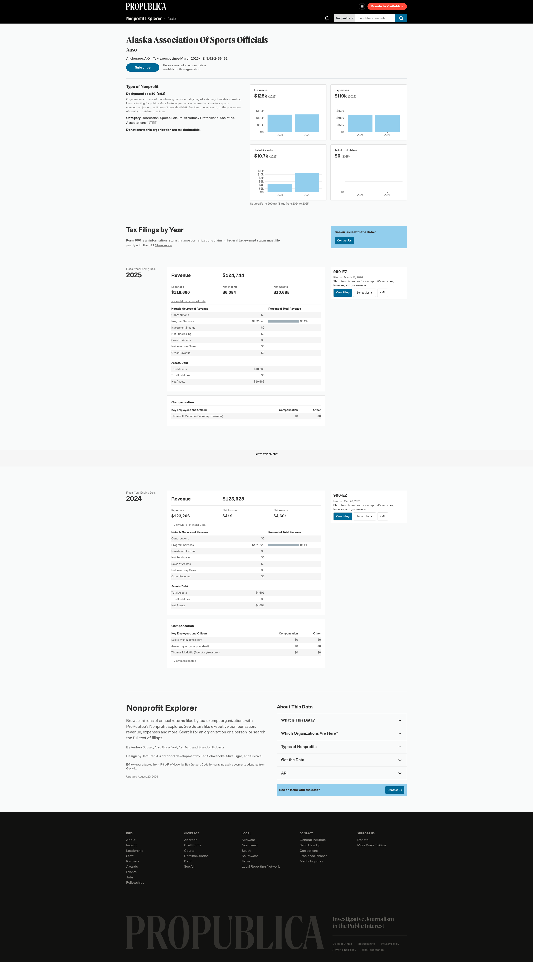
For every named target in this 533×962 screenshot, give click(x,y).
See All (189, 866)
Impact (131, 845)
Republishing (366, 944)
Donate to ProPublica (387, 6)
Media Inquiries (311, 861)
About (131, 840)
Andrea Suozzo (142, 747)
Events (131, 872)
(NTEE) (152, 123)
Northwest (250, 845)
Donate (363, 840)
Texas (246, 861)
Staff (129, 856)
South (246, 851)
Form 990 (133, 240)
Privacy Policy (390, 944)
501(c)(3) (158, 94)
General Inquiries (313, 840)
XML (383, 292)
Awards (132, 866)
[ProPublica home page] (225, 932)
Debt (188, 861)
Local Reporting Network (261, 866)
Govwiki (131, 768)
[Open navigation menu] (362, 6)
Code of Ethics (342, 944)
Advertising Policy (344, 950)
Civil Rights (192, 845)
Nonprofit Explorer (144, 18)
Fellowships (135, 883)
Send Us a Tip (310, 845)
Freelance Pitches (313, 856)
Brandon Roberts (211, 747)
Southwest (250, 856)
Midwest (248, 840)
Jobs (130, 877)
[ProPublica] (146, 6)
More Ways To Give (371, 845)
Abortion (190, 840)
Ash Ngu (184, 747)
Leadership (134, 851)
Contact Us (344, 240)
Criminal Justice (196, 856)
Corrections (309, 851)
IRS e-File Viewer (170, 764)
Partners (132, 861)
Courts (189, 851)
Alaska (172, 18)
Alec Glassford (165, 747)
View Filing (343, 292)
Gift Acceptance (373, 950)
